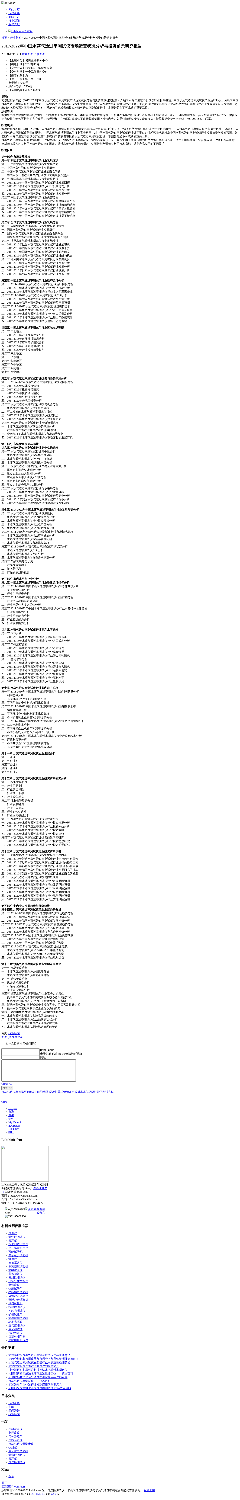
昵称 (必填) (47, 1050)
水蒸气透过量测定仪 (21, 1443)
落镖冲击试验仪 (18, 1295)
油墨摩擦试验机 (18, 1318)
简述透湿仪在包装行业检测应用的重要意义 (35, 1384)
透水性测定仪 (16, 1454)
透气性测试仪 (16, 1236)
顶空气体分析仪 (18, 1281)
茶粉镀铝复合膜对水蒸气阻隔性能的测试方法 (86, 1091)
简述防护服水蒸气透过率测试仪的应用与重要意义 (39, 1355)
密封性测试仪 (16, 1277)
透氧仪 (12, 1233)
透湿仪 (12, 1240)
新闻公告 (14, 16)
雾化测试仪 (15, 1329)
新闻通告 (14, 1410)
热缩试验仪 (15, 1288)
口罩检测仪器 (16, 1336)
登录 (11, 1476)
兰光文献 (14, 24)
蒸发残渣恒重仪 (18, 1244)
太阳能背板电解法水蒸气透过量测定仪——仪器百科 (40, 1373)
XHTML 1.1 (38, 1493)
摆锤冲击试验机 (18, 1292)
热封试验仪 (15, 1270)
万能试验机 (15, 1251)
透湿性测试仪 (16, 1462)
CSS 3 (54, 1493)
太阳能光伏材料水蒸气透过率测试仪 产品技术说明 (39, 1388)
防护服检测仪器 (18, 1340)
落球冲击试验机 (18, 1299)
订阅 (4, 1101)
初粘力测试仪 (16, 1310)
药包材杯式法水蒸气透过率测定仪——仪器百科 (37, 1377)
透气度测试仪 (16, 1325)
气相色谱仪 (15, 1332)
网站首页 (14, 9)
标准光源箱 (15, 1321)
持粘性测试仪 (16, 1307)
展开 (4, 1482)
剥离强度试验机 (18, 1266)
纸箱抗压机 (15, 1303)
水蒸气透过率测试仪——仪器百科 (29, 1380)
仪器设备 (14, 13)
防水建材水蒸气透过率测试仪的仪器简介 (33, 1366)
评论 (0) (6, 1037)
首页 (4, 37)
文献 (11, 1406)
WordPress (19, 1486)
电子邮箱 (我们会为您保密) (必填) (61, 1053)
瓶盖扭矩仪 (15, 1273)
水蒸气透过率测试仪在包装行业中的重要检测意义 (39, 1362)
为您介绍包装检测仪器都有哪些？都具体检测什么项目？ (43, 1358)
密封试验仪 (15, 1429)
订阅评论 (7, 1083)
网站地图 (149, 1490)
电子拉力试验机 (18, 1255)
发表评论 (27, 54)
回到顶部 (7, 1486)
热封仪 (12, 1447)
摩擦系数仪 (15, 1262)
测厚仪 (12, 1259)
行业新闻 (14, 20)
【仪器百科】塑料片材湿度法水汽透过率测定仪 (37, 1369)
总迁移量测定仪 (18, 1247)
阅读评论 (39, 54)
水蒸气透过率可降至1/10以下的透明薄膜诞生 (29, 1091)
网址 (43, 1057)
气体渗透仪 (15, 1436)
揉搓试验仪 (15, 1314)
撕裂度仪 (14, 1284)
